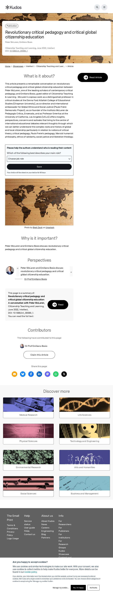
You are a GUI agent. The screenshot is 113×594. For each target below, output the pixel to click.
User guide (29, 527)
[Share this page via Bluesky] (22, 374)
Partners (45, 537)
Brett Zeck (37, 227)
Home (7, 66)
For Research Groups (63, 544)
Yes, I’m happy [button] (78, 587)
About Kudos (47, 521)
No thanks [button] (93, 587)
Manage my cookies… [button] (61, 587)
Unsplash (50, 227)
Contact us (29, 534)
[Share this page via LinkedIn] (39, 374)
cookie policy (30, 571)
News (44, 524)
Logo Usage (13, 538)
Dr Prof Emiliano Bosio (35, 279)
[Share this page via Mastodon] (47, 374)
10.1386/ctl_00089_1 (19, 51)
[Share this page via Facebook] (31, 374)
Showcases (18, 66)
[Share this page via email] (14, 374)
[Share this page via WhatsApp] (55, 374)
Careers (45, 527)
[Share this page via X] (64, 374)
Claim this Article (39, 355)
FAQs (26, 531)
